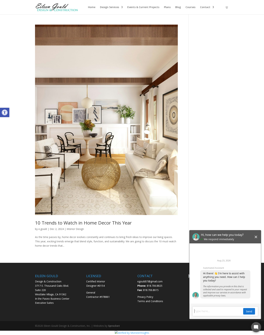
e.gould (42, 229)
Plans (167, 7)
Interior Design (75, 229)
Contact (205, 7)
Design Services (109, 7)
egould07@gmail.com (150, 281)
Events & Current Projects (143, 7)
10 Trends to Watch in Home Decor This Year (83, 223)
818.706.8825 (154, 285)
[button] (4, 112)
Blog (178, 7)
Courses (190, 7)
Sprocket (114, 325)
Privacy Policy (145, 297)
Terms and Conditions (150, 301)
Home (91, 7)
